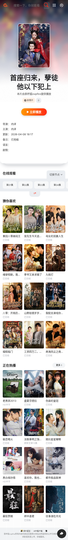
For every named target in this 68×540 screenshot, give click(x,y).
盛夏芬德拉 (30, 400)
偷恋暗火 (8, 439)
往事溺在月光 (53, 516)
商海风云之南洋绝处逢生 (55, 351)
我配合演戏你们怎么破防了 (55, 313)
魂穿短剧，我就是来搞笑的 (12, 274)
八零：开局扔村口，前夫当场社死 (12, 313)
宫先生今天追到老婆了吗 (34, 236)
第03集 (41, 185)
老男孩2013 (9, 400)
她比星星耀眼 (53, 439)
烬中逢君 (29, 516)
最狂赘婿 (8, 516)
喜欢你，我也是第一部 (34, 477)
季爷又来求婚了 (33, 274)
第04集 (57, 185)
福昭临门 (8, 351)
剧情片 (30, 100)
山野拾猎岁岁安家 (34, 313)
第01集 (9, 185)
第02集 (25, 185)
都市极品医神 (53, 477)
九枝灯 (49, 274)
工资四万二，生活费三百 (34, 351)
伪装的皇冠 (52, 400)
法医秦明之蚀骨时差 (34, 439)
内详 (13, 123)
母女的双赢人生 (54, 236)
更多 (58, 365)
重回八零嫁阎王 (11, 236)
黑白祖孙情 (9, 477)
